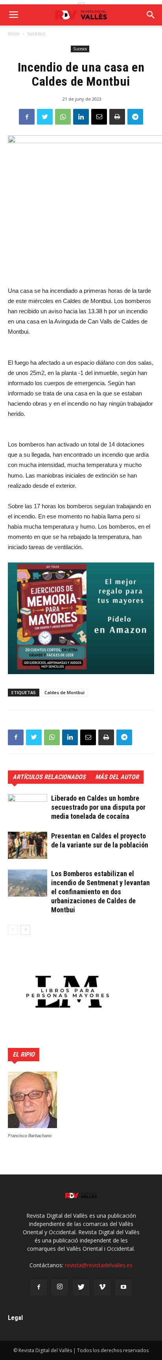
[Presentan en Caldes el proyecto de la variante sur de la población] (27, 845)
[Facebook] (38, 1287)
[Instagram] (60, 1287)
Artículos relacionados (49, 777)
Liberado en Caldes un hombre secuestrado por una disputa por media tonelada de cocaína (98, 807)
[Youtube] (123, 1287)
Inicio (14, 33)
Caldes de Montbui (64, 692)
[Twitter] (81, 1287)
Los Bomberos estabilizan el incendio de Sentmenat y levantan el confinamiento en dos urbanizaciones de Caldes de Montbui (100, 891)
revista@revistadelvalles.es (99, 1265)
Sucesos (36, 33)
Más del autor (117, 777)
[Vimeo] (102, 1287)
